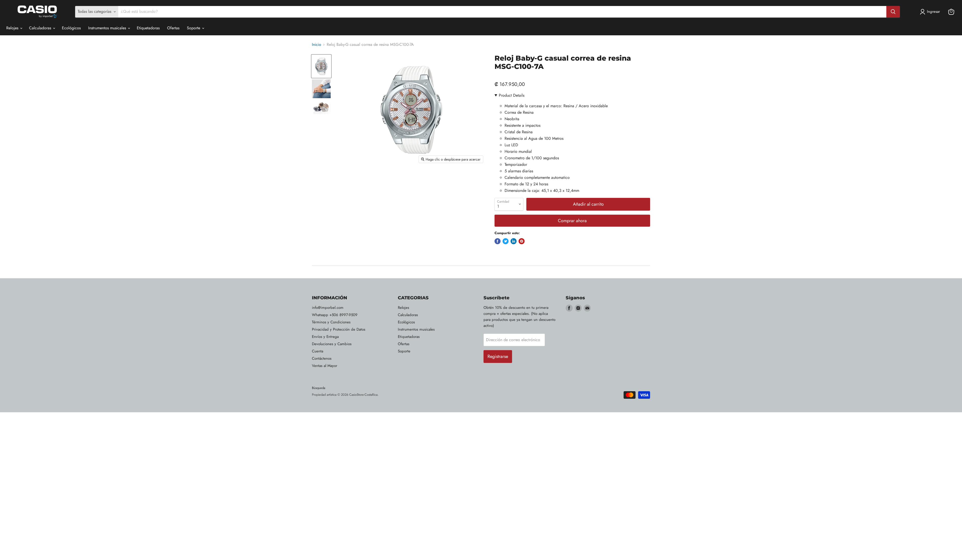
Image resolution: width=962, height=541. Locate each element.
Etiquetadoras (148, 28)
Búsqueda (318, 387)
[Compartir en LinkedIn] (514, 241)
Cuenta (317, 351)
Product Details (511, 95)
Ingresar (933, 11)
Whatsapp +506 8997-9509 (334, 315)
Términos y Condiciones (331, 322)
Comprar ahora (572, 220)
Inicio (316, 44)
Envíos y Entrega (325, 336)
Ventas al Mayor (324, 365)
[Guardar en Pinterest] (522, 241)
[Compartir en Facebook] (498, 241)
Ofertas (173, 28)
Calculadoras (40, 28)
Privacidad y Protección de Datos (338, 329)
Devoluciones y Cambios (331, 344)
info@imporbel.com (327, 307)
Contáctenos (321, 358)
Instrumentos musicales (107, 28)
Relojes (13, 28)
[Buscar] (893, 12)
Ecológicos (71, 28)
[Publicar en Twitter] (506, 241)
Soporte (194, 28)
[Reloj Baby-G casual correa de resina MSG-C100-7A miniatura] (321, 66)
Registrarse (498, 356)
